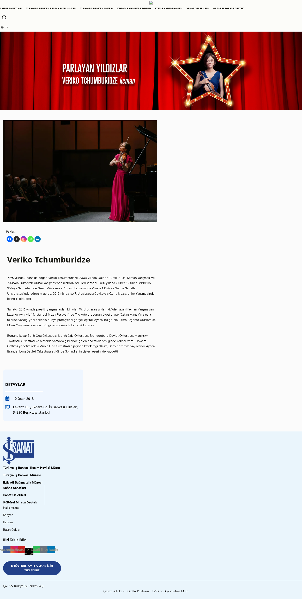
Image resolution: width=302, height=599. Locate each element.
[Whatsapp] (31, 239)
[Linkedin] (38, 239)
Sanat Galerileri (197, 8)
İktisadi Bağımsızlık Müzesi (134, 8)
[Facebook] (10, 239)
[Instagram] (24, 239)
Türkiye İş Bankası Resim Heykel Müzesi (51, 8)
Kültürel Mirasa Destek (228, 8)
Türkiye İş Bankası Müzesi (96, 8)
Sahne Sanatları (11, 8)
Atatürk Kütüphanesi (168, 8)
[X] (17, 239)
